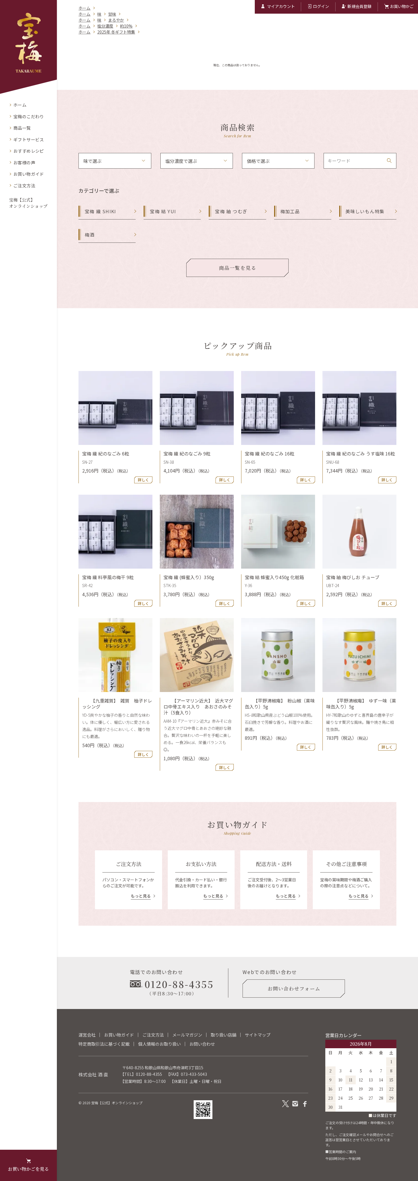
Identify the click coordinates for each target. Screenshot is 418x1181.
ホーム (84, 8)
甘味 (112, 14)
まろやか (116, 20)
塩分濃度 (105, 26)
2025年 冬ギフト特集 (116, 32)
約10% (126, 26)
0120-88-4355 (149, 1074)
